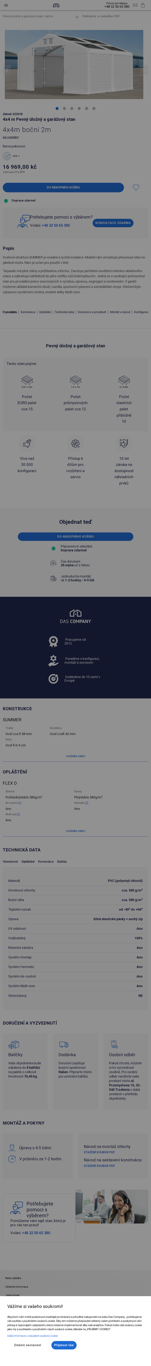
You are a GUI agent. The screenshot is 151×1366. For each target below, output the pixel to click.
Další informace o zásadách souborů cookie (32, 1335)
